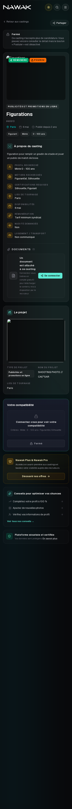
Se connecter (52, 275)
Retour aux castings (18, 21)
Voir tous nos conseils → (20, 521)
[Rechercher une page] (57, 7)
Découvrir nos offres (34, 476)
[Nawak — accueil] (17, 7)
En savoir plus (50, 538)
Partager (61, 23)
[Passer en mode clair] (48, 7)
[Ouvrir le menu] (65, 7)
